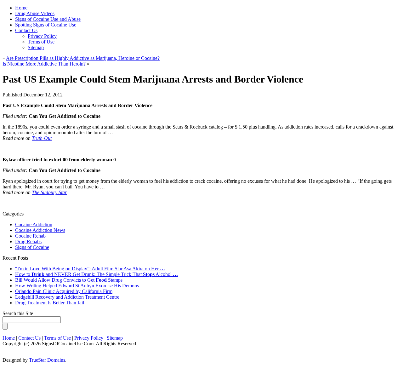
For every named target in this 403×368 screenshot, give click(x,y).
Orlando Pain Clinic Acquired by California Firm (63, 291)
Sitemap (36, 47)
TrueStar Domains (47, 360)
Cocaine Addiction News (40, 230)
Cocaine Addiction (33, 224)
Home (9, 338)
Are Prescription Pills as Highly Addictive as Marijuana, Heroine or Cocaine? (83, 58)
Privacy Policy (42, 36)
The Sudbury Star (49, 192)
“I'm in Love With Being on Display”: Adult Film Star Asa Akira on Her (90, 268)
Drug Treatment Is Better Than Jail (49, 302)
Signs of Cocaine (32, 247)
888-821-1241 (173, 13)
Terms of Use (41, 41)
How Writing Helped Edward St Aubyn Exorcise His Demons (77, 285)
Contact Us (26, 30)
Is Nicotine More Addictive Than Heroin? (44, 63)
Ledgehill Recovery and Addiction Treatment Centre (67, 297)
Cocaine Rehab (30, 236)
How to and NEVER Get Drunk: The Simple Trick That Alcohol (96, 274)
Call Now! (231, 13)
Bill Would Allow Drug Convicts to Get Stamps (68, 280)
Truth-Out (42, 138)
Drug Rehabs (28, 241)
